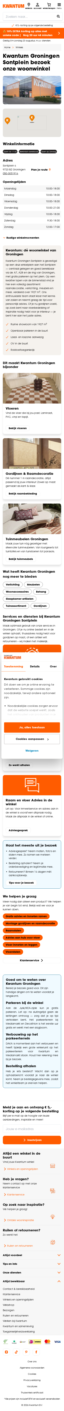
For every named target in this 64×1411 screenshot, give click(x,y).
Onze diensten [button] (12, 1272)
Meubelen (33, 584)
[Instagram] (6, 1352)
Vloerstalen (13, 951)
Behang (41, 591)
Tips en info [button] (10, 1263)
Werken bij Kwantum (15, 1320)
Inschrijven (34, 1139)
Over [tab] (53, 666)
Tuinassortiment (16, 605)
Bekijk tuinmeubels (21, 558)
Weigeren (32, 750)
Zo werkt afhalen (19, 765)
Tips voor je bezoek (21, 882)
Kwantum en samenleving (18, 1326)
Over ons (32, 1361)
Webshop (8, 1304)
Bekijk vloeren (18, 428)
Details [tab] (35, 666)
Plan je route (39, 169)
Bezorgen (8, 1310)
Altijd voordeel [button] (12, 1255)
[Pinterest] (26, 1352)
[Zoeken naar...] (58, 16)
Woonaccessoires (17, 591)
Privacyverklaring (32, 1380)
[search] (33, 16)
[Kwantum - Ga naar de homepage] (13, 6)
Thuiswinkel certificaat (32, 1392)
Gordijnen (40, 605)
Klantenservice (29, 960)
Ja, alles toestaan (32, 727)
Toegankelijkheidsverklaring (19, 1331)
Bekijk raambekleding (23, 493)
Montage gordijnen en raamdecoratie (30, 923)
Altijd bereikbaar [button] (14, 1281)
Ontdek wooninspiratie (20, 1220)
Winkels (19, 47)
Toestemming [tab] (13, 666)
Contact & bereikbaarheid (18, 1288)
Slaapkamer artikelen (19, 598)
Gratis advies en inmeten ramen (26, 916)
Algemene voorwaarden (32, 1367)
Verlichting (13, 584)
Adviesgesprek (18, 830)
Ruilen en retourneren (20, 1245)
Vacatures (32, 1386)
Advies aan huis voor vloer (23, 937)
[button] (7, 121)
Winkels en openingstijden (22, 1168)
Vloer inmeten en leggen (21, 944)
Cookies (32, 1374)
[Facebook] (36, 1352)
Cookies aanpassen (30, 739)
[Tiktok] (16, 1352)
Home (7, 47)
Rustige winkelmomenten (22, 237)
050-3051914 (10, 173)
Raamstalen (13, 930)
